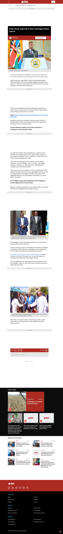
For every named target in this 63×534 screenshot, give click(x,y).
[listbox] (31, 424)
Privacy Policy (36, 508)
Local (14, 5)
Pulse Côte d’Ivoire (37, 521)
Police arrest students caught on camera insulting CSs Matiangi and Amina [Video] (31, 427)
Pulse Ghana (11, 521)
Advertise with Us (12, 510)
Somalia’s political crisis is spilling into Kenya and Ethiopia (22, 453)
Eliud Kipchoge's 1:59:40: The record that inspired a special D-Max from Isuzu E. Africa (23, 462)
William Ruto (24, 354)
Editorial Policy (36, 510)
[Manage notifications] (60, 532)
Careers (35, 499)
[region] (31, 424)
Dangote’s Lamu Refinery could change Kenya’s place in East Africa (23, 444)
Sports (34, 497)
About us (10, 508)
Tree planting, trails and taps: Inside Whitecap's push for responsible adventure (48, 453)
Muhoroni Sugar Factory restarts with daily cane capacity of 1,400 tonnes (47, 444)
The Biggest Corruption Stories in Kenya (34, 402)
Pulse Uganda (11, 524)
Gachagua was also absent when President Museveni (26, 254)
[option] (15, 424)
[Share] (48, 38)
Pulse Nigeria (11, 519)
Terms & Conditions (12, 513)
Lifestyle (43, 450)
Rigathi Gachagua (15, 354)
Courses (35, 502)
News (11, 5)
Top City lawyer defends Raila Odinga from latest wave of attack (45, 427)
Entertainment (11, 499)
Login (53, 1)
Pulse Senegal (36, 519)
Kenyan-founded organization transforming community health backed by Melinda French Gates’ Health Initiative (48, 464)
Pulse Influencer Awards (39, 513)
